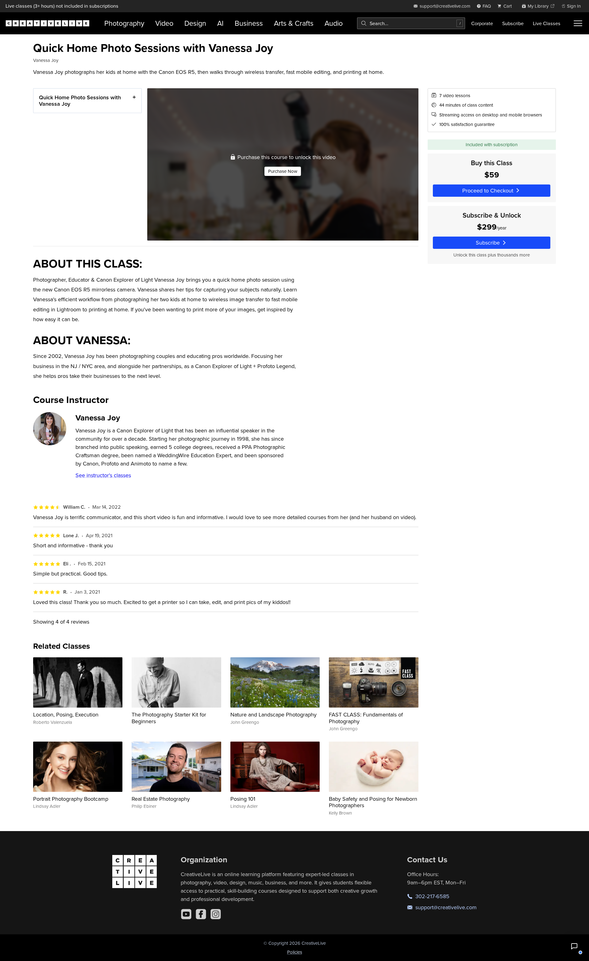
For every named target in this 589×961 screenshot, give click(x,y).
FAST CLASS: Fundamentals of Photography (366, 718)
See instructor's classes (103, 475)
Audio (334, 23)
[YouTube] (186, 914)
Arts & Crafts (294, 23)
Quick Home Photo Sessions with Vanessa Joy (80, 100)
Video (164, 23)
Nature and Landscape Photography (273, 714)
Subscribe (513, 23)
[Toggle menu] (577, 23)
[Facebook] (200, 914)
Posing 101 (242, 799)
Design (195, 23)
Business (249, 23)
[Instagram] (215, 914)
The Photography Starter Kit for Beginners (169, 718)
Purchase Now (282, 171)
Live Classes (546, 23)
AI (220, 23)
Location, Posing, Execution (65, 714)
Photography (124, 23)
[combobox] (411, 23)
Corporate (482, 23)
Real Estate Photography (161, 799)
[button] (574, 946)
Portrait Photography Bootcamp (70, 799)
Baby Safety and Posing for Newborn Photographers (373, 802)
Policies (294, 952)
